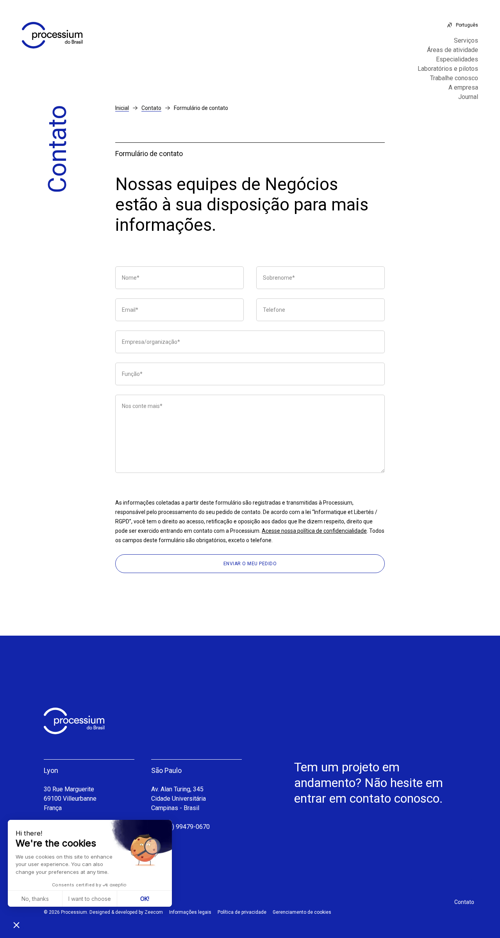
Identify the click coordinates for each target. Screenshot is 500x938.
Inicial (122, 108)
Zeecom (154, 912)
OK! (144, 898)
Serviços (466, 41)
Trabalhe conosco (454, 78)
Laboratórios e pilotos (448, 69)
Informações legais (190, 912)
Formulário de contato (201, 108)
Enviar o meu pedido (250, 563)
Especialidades (457, 59)
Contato (151, 108)
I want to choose (89, 898)
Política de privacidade (242, 912)
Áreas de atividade (452, 50)
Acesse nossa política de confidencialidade (314, 531)
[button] (16, 924)
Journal (468, 97)
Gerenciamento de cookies (302, 912)
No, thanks (35, 898)
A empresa (463, 87)
